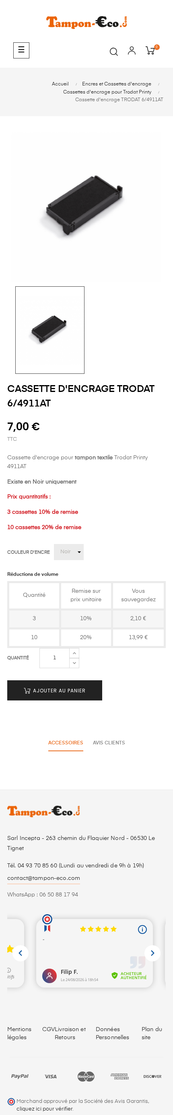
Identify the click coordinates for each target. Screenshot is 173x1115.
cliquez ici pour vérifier (44, 1109)
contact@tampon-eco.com (43, 878)
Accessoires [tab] (65, 743)
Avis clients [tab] (109, 743)
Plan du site (152, 1033)
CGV (48, 1029)
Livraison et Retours (70, 1033)
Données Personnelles (113, 1033)
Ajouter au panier (58, 690)
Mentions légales (19, 1033)
